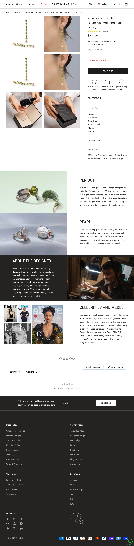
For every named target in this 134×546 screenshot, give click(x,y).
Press (72, 445)
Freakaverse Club (13, 480)
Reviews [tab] (13, 372)
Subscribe (106, 402)
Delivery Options (13, 435)
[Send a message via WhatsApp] (130, 542)
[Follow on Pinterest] (21, 519)
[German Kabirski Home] (84, 518)
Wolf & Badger (76, 489)
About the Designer (78, 430)
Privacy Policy (12, 459)
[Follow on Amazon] (14, 523)
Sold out (108, 71)
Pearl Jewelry (106, 158)
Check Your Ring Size (15, 430)
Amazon (73, 480)
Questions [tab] (29, 372)
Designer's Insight (77, 435)
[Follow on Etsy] (21, 523)
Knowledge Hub (77, 440)
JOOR (72, 503)
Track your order (13, 440)
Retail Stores (11, 489)
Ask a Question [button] (94, 367)
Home (8, 12)
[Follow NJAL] (14, 528)
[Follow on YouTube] (7, 523)
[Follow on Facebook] (7, 519)
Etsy (72, 484)
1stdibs (73, 494)
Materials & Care (13, 445)
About (31, 4)
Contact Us (75, 464)
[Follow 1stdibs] (7, 528)
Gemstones (21, 4)
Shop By (10, 4)
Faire (72, 498)
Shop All (17, 12)
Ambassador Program (15, 484)
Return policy (12, 449)
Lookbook (74, 454)
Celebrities (74, 449)
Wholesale (11, 494)
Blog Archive (76, 459)
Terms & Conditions (14, 464)
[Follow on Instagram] (14, 519)
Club (91, 4)
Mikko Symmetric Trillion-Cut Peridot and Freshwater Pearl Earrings (53, 12)
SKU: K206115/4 (95, 49)
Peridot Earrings (94, 158)
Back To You (41, 4)
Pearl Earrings (117, 158)
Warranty (10, 454)
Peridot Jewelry (121, 155)
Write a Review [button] (117, 367)
